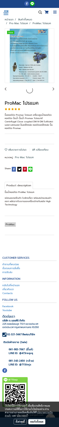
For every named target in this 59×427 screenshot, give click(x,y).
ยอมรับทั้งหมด (36, 421)
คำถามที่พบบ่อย (10, 264)
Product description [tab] (18, 185)
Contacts (7, 293)
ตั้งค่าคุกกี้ (20, 421)
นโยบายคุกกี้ (22, 415)
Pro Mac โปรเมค (24, 157)
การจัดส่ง (7, 272)
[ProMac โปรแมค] (29, 56)
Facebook (8, 306)
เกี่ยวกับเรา (8, 289)
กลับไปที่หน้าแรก (11, 285)
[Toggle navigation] (54, 12)
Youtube (7, 310)
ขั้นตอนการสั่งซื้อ (11, 268)
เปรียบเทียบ (41, 150)
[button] (39, 12)
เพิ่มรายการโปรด (16, 150)
